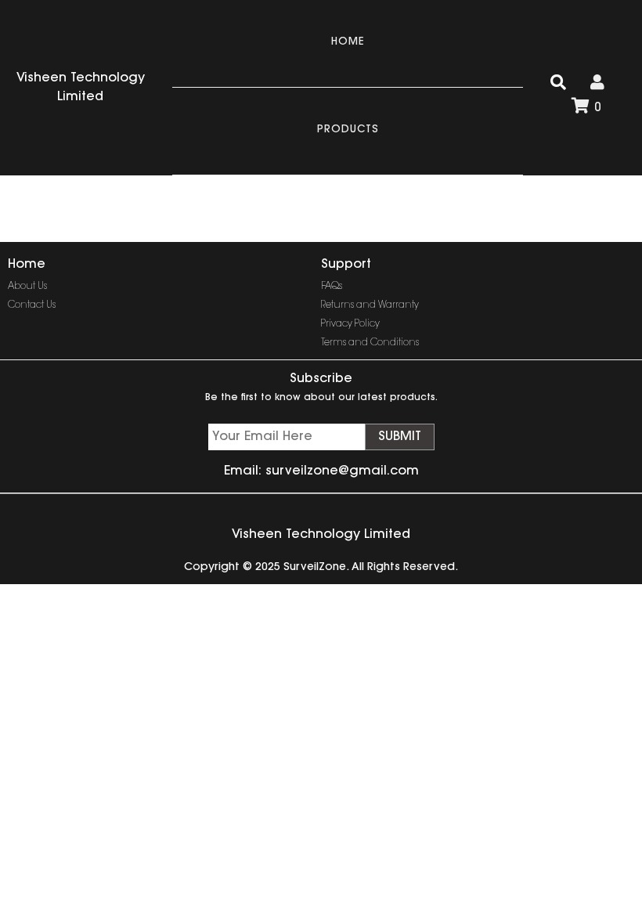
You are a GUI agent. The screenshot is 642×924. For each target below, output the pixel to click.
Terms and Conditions (370, 343)
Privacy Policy (350, 324)
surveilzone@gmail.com (342, 471)
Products (348, 130)
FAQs (331, 286)
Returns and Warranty (370, 305)
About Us (27, 286)
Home (348, 42)
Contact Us (32, 305)
